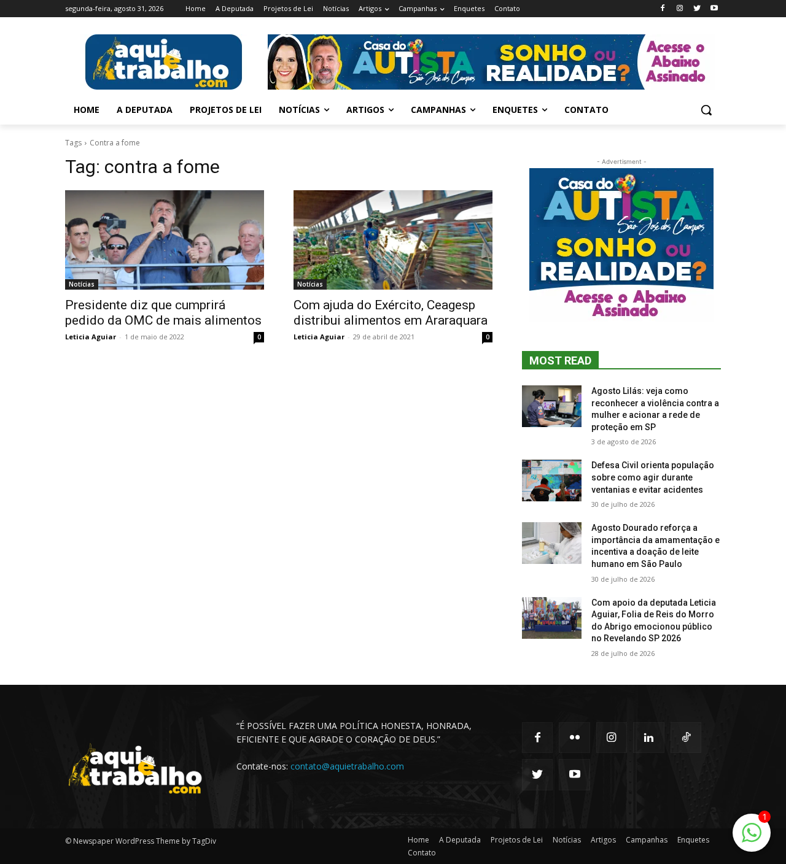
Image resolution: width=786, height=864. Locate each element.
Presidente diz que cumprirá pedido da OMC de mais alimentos (163, 313)
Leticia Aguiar (90, 336)
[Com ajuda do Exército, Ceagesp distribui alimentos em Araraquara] (393, 240)
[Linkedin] (648, 737)
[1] (751, 839)
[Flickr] (574, 737)
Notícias (82, 284)
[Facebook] (663, 9)
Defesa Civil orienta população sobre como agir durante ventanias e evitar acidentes (652, 477)
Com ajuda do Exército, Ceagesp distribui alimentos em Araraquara (391, 313)
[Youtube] (714, 9)
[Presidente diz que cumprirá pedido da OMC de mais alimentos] (164, 240)
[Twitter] (697, 9)
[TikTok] (686, 737)
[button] (706, 110)
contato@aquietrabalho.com (347, 766)
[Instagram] (680, 9)
